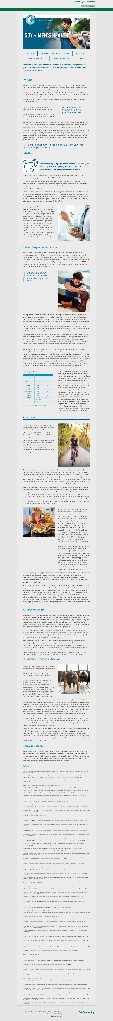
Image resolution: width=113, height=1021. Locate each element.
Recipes (49, 1011)
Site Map (60, 1014)
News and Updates (56, 9)
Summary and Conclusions (62, 58)
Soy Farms (31, 1011)
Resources (91, 9)
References (82, 58)
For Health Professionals (57, 1011)
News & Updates (91, 2)
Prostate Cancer (81, 53)
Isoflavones (30, 53)
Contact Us (55, 1014)
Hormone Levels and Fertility (36, 58)
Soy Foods (21, 9)
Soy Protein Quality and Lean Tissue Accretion (55, 53)
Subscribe (77, 2)
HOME (20, 13)
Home (26, 1011)
